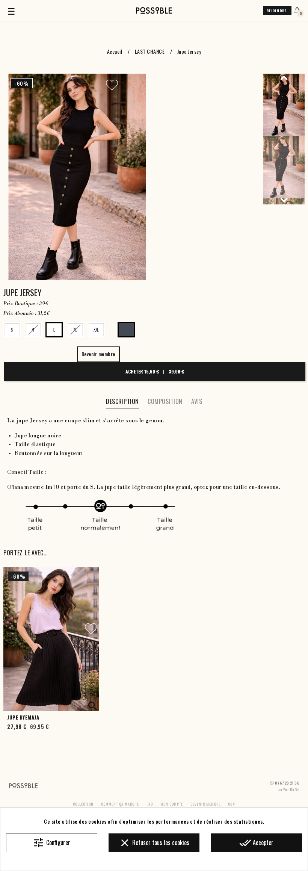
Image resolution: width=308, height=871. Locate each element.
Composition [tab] (165, 401)
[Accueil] (154, 10)
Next (284, 200)
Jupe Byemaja (23, 717)
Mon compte (171, 804)
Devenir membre (205, 804)
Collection (83, 804)
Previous (284, 77)
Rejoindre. (277, 10)
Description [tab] (122, 401)
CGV (231, 804)
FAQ (149, 804)
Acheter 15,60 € (154, 371)
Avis (196, 401)
